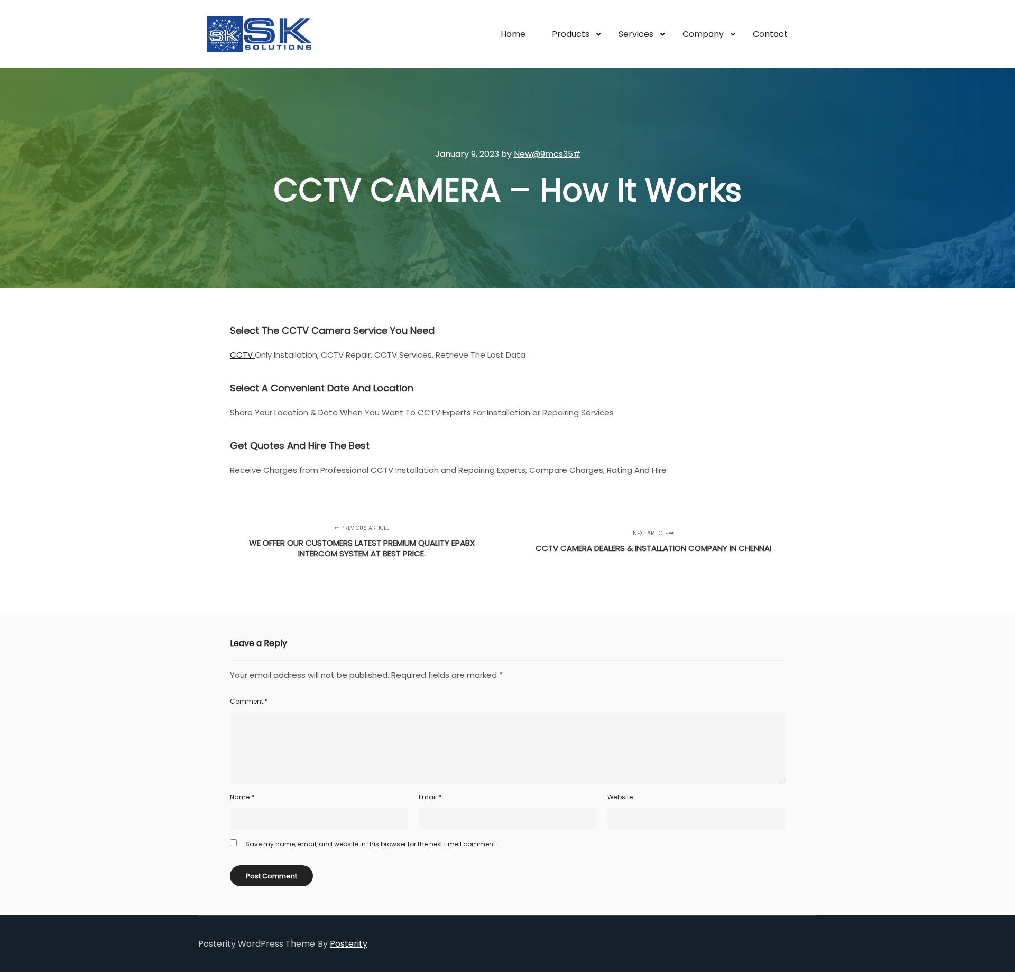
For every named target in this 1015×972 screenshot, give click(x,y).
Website (620, 796)
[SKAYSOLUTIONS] (259, 34)
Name (242, 796)
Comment (249, 701)
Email (430, 796)
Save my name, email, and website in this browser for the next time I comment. (371, 843)
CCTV (242, 354)
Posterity (348, 944)
